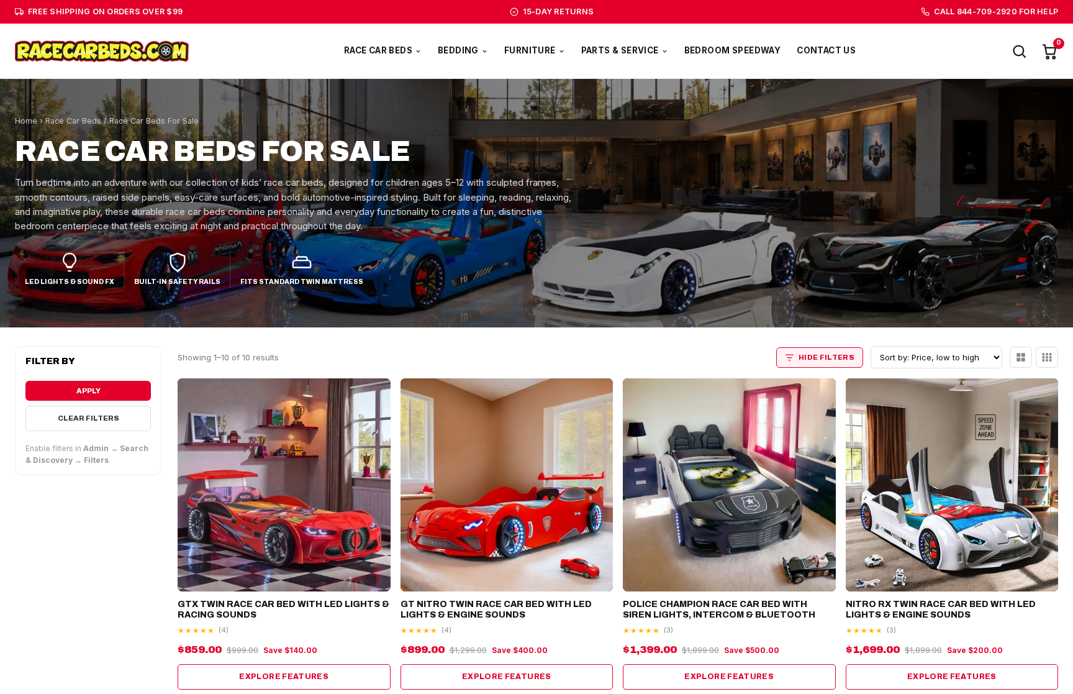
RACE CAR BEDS (378, 50)
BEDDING (458, 50)
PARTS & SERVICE (620, 50)
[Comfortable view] (1021, 357)
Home (26, 121)
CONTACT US (826, 50)
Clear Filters (88, 418)
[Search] (1019, 51)
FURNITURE (530, 50)
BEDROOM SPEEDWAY (732, 50)
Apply (88, 391)
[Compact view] (1047, 357)
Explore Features (283, 676)
